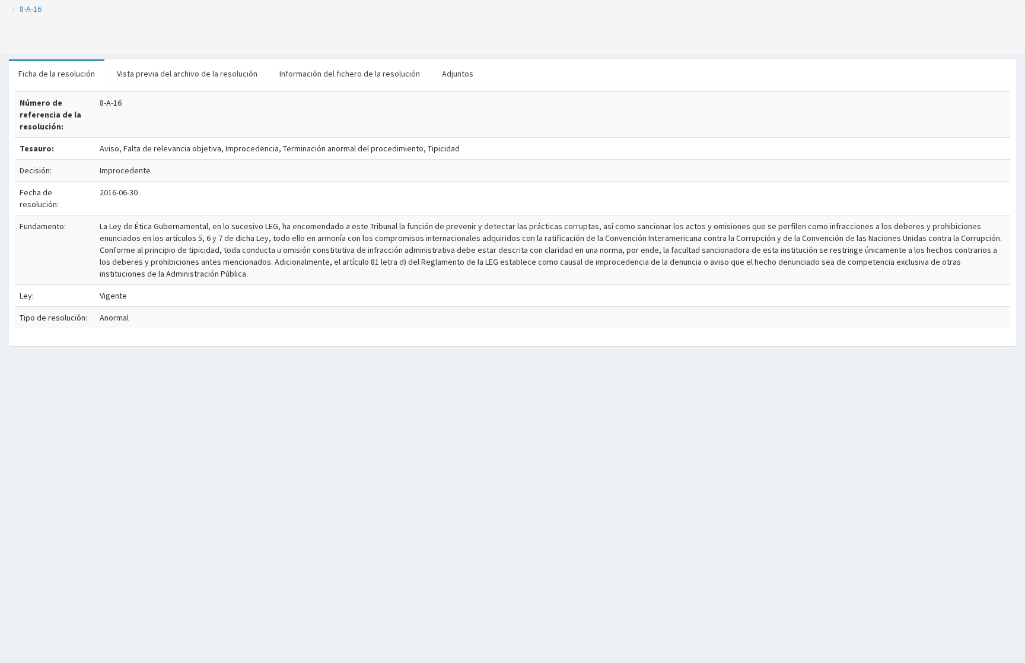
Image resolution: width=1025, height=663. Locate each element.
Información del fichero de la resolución (349, 73)
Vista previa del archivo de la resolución (187, 73)
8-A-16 (31, 9)
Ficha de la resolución (56, 73)
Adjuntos (457, 73)
